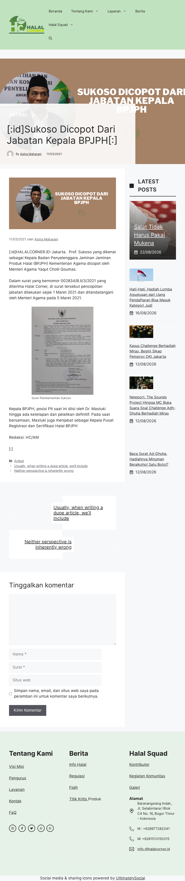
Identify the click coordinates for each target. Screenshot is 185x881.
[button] (50, 38)
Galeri (134, 787)
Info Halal (77, 764)
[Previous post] (10, 513)
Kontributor (139, 764)
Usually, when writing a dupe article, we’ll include (51, 466)
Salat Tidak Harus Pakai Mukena (149, 235)
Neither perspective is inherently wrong (44, 470)
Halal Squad (58, 25)
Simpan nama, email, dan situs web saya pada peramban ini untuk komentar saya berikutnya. (56, 693)
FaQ (12, 812)
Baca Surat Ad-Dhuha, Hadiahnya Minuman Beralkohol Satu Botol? (149, 459)
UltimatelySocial (130, 878)
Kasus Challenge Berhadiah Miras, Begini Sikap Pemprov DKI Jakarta (153, 351)
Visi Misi (16, 766)
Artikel (18, 114)
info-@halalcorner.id (153, 849)
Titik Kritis (78, 799)
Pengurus (17, 778)
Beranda (55, 11)
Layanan (114, 11)
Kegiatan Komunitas (147, 776)
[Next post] (115, 544)
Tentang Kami (82, 11)
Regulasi (77, 776)
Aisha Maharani (31, 154)
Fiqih (73, 787)
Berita (140, 11)
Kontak (15, 801)
